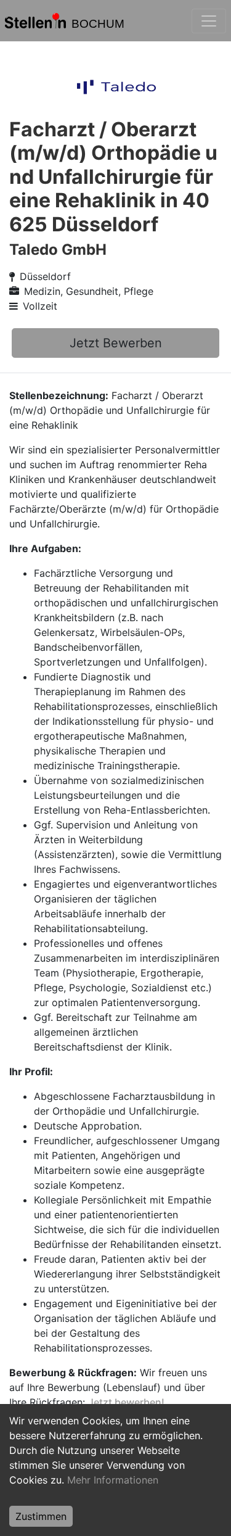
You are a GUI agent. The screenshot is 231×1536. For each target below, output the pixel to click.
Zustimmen (41, 1516)
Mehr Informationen (112, 1480)
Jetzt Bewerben (116, 343)
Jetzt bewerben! (126, 1402)
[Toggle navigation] (209, 21)
